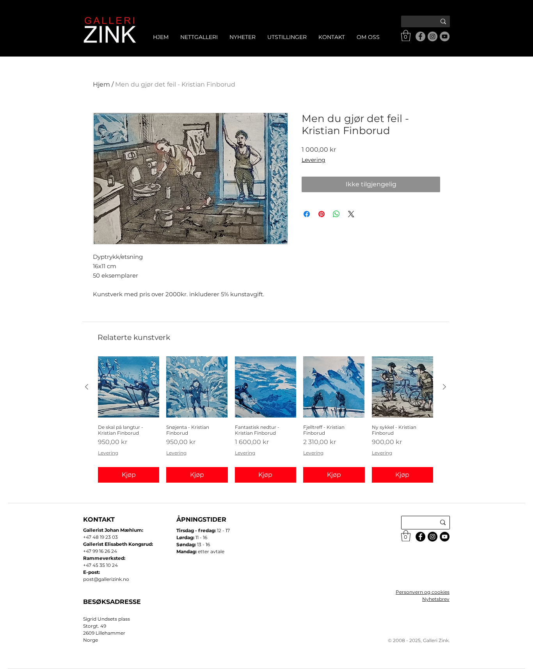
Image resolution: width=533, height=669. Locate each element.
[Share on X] (351, 214)
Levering (313, 159)
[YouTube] (444, 36)
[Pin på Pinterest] (321, 214)
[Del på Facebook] (306, 214)
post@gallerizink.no (106, 579)
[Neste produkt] (444, 386)
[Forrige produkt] (86, 386)
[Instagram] (432, 36)
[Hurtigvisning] (128, 387)
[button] (405, 35)
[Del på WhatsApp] (336, 214)
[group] (265, 419)
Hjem (101, 84)
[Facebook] (420, 36)
